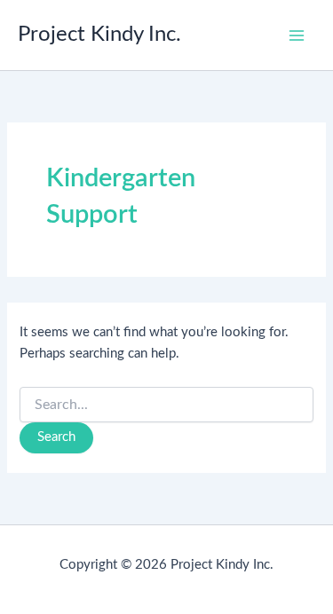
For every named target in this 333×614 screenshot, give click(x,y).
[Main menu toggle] (296, 35)
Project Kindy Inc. (99, 34)
